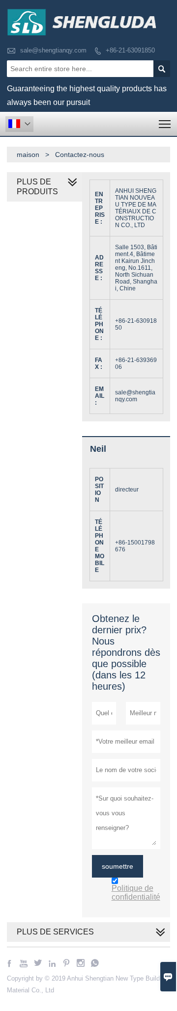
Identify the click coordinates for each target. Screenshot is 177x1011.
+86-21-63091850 (130, 50)
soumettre (117, 866)
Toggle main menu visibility (165, 124)
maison (28, 154)
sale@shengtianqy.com (53, 50)
